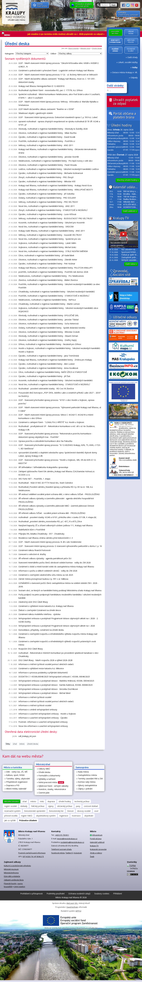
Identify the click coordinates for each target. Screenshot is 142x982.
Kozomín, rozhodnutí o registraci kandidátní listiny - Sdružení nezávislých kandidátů (55, 380)
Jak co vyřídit (10, 820)
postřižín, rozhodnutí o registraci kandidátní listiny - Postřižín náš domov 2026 (53, 272)
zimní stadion (19, 886)
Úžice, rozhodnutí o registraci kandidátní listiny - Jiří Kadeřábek (46, 255)
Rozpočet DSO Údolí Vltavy (30, 648)
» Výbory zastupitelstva (86, 785)
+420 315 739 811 (62, 835)
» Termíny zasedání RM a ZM (89, 778)
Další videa (131, 264)
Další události (130, 211)
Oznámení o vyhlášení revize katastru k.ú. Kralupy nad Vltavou (46, 606)
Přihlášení (117, 893)
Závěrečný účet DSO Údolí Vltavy (33, 602)
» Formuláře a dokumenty (48, 775)
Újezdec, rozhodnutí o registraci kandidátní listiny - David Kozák (46, 137)
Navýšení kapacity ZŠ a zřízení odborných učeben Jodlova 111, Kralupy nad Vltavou (55, 525)
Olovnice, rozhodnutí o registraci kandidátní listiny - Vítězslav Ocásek (49, 332)
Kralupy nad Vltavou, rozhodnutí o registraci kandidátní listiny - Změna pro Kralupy (55, 359)
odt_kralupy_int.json (27, 736)
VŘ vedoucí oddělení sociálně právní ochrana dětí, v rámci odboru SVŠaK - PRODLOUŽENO (59, 494)
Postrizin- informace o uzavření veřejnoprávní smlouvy (43, 722)
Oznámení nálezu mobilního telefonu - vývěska (39, 614)
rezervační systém (12, 811)
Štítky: (8, 744)
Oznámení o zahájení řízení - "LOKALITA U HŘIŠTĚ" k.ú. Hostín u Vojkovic (51, 422)
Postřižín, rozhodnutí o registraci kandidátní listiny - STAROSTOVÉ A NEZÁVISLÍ (53, 295)
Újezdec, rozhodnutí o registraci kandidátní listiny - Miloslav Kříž (46, 181)
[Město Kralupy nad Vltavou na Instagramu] (133, 5)
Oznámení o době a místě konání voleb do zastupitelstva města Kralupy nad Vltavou (56, 566)
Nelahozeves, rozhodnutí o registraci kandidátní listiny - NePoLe (47, 299)
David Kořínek (72, 907)
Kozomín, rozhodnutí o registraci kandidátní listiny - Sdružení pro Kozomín (51, 222)
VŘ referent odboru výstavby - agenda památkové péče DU (44, 558)
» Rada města (82, 771)
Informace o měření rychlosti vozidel (34, 697)
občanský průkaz (64, 806)
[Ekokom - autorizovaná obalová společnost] (123, 375)
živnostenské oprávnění (34, 811)
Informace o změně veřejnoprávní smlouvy (37, 709)
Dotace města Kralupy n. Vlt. (125, 72)
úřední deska (32, 744)
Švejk (92, 856)
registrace (63, 815)
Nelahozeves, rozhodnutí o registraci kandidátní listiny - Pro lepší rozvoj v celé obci (55, 160)
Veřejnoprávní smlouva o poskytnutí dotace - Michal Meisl (44, 693)
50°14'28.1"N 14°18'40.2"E (33, 856)
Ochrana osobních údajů (79, 893)
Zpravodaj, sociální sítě (121, 273)
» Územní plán (43, 792)
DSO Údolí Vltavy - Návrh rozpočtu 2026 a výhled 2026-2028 (45, 660)
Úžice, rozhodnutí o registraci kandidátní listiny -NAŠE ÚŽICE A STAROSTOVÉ (52, 372)
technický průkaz (81, 801)
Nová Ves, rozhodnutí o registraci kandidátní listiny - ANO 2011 (46, 206)
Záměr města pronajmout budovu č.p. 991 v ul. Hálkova (43, 579)
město (22, 744)
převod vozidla (10, 815)
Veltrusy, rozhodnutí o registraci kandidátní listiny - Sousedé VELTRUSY (50, 235)
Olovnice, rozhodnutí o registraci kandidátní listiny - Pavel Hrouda (47, 165)
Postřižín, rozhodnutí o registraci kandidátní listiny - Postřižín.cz (46, 141)
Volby (135, 67)
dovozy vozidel (84, 811)
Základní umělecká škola (14, 880)
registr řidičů (26, 815)
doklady (23, 806)
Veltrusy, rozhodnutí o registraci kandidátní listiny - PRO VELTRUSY (48, 202)
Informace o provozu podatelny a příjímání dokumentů (43, 672)
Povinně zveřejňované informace (31, 853)
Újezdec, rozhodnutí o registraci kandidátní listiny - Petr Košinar (46, 263)
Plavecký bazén (10, 883)
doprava (51, 801)
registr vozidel (10, 806)
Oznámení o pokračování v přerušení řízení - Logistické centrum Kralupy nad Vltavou (56, 70)
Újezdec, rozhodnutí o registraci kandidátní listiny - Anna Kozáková (48, 368)
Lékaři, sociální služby (128, 62)
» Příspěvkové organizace (16, 782)
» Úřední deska (43, 772)
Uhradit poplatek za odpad (125, 102)
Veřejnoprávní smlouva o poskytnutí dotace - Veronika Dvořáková (48, 689)
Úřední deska (97, 48)
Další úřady (132, 57)
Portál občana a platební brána (124, 115)
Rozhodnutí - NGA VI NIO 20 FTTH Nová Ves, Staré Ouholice (45, 482)
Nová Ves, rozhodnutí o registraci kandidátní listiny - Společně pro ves (49, 239)
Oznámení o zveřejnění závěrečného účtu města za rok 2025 (45, 575)
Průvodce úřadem (28, 820)
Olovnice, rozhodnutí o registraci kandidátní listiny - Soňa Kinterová (48, 323)
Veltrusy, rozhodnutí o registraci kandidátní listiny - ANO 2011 (45, 145)
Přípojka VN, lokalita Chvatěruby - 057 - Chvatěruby (41, 533)
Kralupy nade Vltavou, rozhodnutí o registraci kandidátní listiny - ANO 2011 (51, 230)
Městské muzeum (11, 869)
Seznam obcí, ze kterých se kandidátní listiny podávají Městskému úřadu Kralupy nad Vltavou (60, 590)
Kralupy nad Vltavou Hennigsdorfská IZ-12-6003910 (41, 86)
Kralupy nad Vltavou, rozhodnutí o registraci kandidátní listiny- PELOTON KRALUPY (55, 267)
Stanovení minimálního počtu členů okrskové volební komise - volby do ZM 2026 (54, 562)
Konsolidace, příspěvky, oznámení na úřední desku (41, 630)
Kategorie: (9, 53)
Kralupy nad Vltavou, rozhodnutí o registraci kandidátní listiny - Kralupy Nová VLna (55, 185)
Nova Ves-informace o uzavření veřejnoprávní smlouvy (43, 726)
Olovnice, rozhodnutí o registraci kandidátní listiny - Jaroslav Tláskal (48, 319)
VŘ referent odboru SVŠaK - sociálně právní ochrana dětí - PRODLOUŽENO (51, 513)
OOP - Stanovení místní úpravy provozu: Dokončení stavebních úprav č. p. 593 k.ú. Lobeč (58, 117)
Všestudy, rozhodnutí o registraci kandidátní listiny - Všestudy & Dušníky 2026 (53, 128)
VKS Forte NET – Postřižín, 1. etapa (34, 478)
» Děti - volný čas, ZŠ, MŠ (16, 771)
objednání (88, 815)
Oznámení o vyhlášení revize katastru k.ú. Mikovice (41, 668)
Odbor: (53, 53)
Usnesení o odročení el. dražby (32, 554)
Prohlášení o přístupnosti (31, 893)
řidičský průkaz (37, 806)
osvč (96, 811)
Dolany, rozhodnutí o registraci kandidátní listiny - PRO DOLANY (47, 197)
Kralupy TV (121, 218)
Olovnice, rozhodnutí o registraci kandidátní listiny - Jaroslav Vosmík (48, 156)
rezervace (76, 815)
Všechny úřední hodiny (128, 180)
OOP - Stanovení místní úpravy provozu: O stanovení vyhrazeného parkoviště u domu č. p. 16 (60, 546)
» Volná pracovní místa (50, 782)
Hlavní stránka (73, 48)
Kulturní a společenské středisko (17, 866)
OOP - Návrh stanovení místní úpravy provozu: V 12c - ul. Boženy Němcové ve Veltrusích (58, 74)
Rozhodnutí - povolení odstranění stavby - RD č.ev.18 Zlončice (46, 388)
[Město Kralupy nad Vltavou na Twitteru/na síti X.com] (128, 5)
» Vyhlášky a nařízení (46, 779)
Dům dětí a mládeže (12, 876)
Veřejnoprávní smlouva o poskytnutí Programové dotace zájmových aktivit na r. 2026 (56, 625)
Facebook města (58, 853)
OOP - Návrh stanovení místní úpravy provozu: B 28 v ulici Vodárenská (49, 542)
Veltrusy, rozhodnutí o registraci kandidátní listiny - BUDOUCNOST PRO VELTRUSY (55, 218)
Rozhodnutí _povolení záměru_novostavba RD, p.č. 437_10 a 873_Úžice (50, 521)
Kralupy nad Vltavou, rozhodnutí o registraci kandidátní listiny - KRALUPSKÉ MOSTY (55, 189)
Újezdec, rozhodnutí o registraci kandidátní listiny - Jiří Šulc (44, 376)
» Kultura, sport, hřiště (15, 775)
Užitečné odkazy (125, 317)
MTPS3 (78, 911)
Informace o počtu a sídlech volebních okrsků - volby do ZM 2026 (47, 570)
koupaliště (8, 886)
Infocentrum (97, 835)
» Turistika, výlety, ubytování (17, 778)
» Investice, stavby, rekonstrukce (51, 789)
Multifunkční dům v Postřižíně (31, 529)
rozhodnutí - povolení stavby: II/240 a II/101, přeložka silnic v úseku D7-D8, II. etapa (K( (57, 517)
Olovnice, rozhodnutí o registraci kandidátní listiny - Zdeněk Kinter (47, 259)
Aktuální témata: (11, 801)
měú (42, 801)
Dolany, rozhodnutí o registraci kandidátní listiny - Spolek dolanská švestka (51, 327)
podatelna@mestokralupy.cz (72, 842)
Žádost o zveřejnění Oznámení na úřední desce (39, 610)
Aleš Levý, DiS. (72, 903)
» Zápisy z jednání (84, 788)
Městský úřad (85, 48)
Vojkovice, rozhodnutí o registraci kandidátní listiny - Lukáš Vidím (47, 243)
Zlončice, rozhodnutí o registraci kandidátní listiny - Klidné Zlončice (48, 280)
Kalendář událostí (126, 187)
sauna (19, 883)
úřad (15, 744)
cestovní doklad (91, 806)
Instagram (78, 853)
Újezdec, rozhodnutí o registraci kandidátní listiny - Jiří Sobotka (46, 193)
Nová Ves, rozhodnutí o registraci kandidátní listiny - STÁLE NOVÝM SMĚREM (53, 251)
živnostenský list (56, 811)
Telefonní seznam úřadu (61, 849)
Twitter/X (69, 853)
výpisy (51, 806)
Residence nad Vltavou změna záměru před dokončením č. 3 (45, 538)
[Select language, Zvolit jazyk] (132, 20)
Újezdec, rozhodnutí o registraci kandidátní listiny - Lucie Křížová (47, 214)
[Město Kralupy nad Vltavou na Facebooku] (124, 5)
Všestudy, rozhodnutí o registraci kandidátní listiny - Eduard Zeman (48, 336)
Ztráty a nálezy (96, 853)
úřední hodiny (65, 801)
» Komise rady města (85, 782)
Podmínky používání (55, 893)
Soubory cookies (101, 893)
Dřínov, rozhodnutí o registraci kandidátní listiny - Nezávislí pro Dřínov (49, 344)
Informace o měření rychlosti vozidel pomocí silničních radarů (46, 664)
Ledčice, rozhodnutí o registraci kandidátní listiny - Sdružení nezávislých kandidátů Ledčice (58, 169)
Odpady (134, 77)
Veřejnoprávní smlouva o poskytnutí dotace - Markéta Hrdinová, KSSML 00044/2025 (56, 680)
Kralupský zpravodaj (98, 849)
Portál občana (95, 838)
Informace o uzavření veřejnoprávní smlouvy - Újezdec (43, 717)
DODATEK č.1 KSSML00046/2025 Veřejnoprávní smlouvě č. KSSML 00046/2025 (54, 676)
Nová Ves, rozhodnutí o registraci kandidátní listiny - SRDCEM (45, 226)
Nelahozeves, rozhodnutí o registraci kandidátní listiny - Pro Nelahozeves (51, 276)
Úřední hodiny (121, 125)
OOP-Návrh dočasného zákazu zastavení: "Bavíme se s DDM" (46, 109)
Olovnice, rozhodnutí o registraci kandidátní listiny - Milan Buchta (47, 133)
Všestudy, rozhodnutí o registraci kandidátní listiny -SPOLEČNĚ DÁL (48, 315)
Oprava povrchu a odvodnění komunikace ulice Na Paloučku (45, 441)
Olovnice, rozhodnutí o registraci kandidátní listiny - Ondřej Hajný (47, 340)
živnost (70, 811)
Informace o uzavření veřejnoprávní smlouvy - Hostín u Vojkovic (47, 713)
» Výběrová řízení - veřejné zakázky (52, 786)
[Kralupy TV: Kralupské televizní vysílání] (136, 5)
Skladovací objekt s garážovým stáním (35, 113)
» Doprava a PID (12, 785)
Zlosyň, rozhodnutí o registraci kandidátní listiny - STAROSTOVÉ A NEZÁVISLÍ (52, 210)
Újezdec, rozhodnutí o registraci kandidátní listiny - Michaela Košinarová (50, 173)
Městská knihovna (11, 873)
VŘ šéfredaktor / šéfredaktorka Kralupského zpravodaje (43, 467)
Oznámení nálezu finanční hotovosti (34, 550)
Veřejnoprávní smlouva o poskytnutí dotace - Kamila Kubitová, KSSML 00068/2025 (55, 685)
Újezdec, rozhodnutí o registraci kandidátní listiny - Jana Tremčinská (48, 355)
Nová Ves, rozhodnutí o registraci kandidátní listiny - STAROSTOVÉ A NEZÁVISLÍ (54, 384)
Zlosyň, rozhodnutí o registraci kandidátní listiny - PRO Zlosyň (46, 177)
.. (110, 90)
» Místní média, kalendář (15, 788)
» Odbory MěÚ (43, 768)
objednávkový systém (46, 815)
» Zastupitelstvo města (86, 775)
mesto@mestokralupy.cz (67, 838)
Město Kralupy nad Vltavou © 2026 (71, 897)
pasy (78, 806)
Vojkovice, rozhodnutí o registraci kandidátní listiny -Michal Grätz (47, 247)
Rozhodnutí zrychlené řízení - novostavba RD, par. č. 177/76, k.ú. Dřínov (50, 90)
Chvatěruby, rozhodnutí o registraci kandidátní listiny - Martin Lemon (49, 304)
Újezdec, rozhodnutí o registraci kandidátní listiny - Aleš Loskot (46, 364)
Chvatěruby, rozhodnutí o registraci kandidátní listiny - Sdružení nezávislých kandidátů (56, 291)
